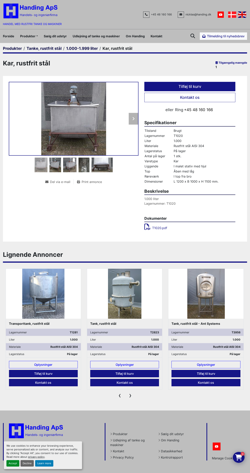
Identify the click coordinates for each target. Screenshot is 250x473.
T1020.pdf (159, 228)
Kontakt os (190, 97)
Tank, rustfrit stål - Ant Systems (114, 324)
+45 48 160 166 (161, 14)
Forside (8, 36)
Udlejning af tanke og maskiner (96, 36)
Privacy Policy (123, 457)
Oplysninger (43, 365)
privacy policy (36, 456)
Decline (27, 463)
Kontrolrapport (172, 457)
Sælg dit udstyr (55, 36)
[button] (29, 36)
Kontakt (156, 36)
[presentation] (119, 395)
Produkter (28, 36)
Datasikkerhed (171, 451)
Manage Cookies (224, 458)
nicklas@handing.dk (198, 14)
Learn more (44, 463)
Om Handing (135, 36)
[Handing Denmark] (35, 431)
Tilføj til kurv (190, 86)
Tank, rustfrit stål (22, 324)
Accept (13, 463)
